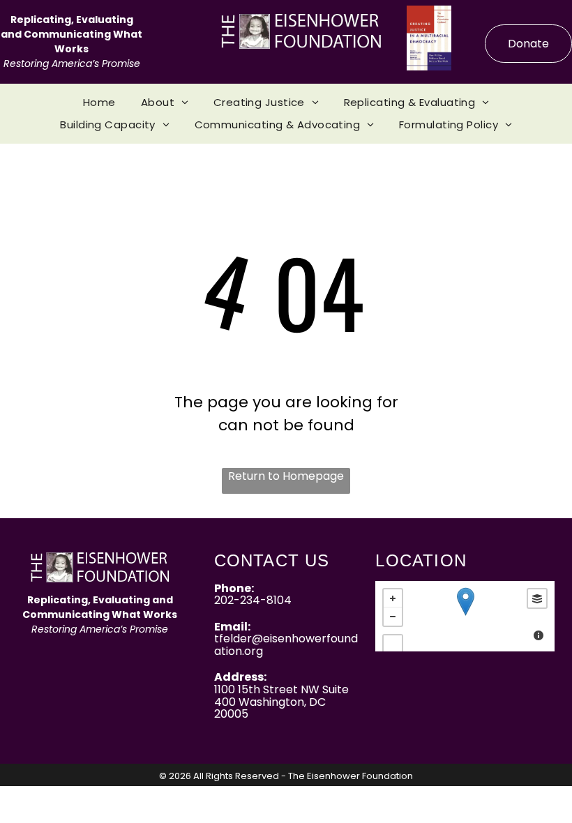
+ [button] (393, 598)
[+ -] (465, 616)
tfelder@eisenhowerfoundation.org (286, 645)
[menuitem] (99, 102)
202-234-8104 (253, 600)
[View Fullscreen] (393, 644)
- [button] (393, 616)
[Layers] (537, 598)
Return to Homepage (286, 476)
